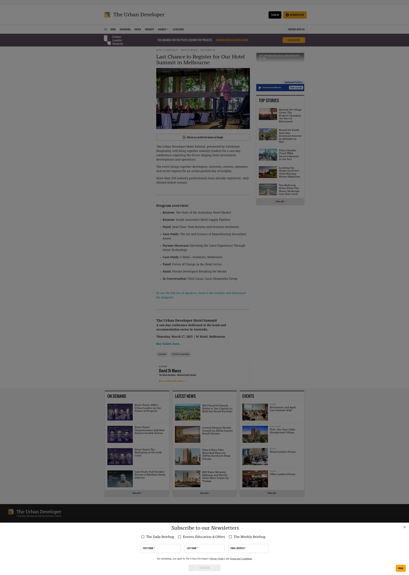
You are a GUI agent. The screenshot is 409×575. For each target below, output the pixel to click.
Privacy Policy (217, 558)
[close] (404, 527)
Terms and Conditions (241, 558)
